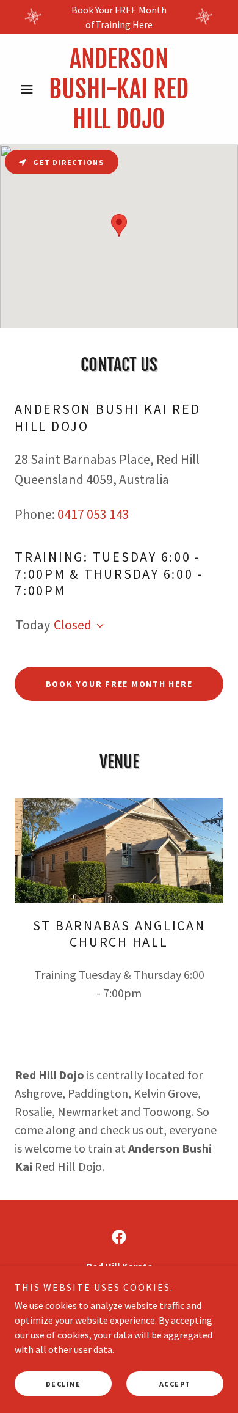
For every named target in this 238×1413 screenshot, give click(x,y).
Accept (175, 1384)
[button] (30, 89)
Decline (63, 1384)
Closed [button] (73, 624)
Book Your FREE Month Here (119, 683)
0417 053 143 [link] (93, 514)
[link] (119, 89)
